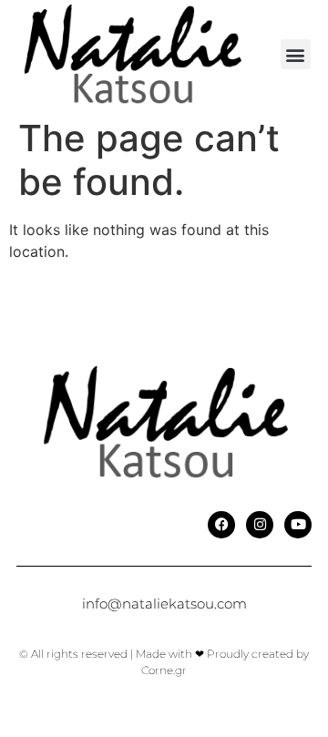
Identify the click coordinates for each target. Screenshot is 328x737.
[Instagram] (259, 524)
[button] (296, 54)
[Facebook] (221, 524)
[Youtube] (298, 524)
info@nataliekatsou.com (164, 603)
